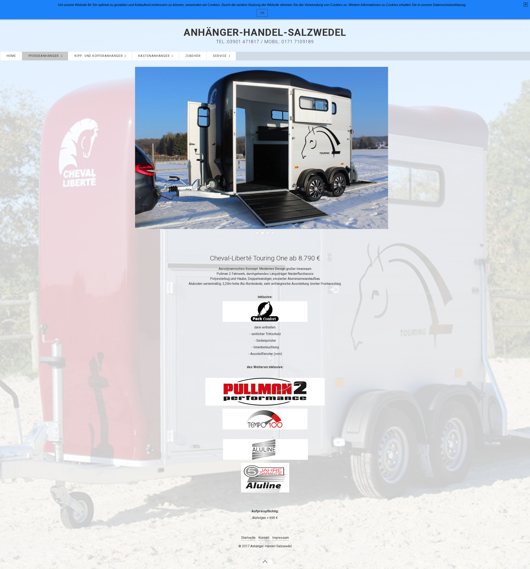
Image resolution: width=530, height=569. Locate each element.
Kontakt (263, 538)
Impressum (280, 538)
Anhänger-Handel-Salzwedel (265, 32)
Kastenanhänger (154, 56)
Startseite (248, 538)
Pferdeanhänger (44, 56)
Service (220, 56)
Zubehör (193, 56)
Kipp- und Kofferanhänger (99, 56)
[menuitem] (11, 56)
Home (11, 56)
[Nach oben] (265, 561)
